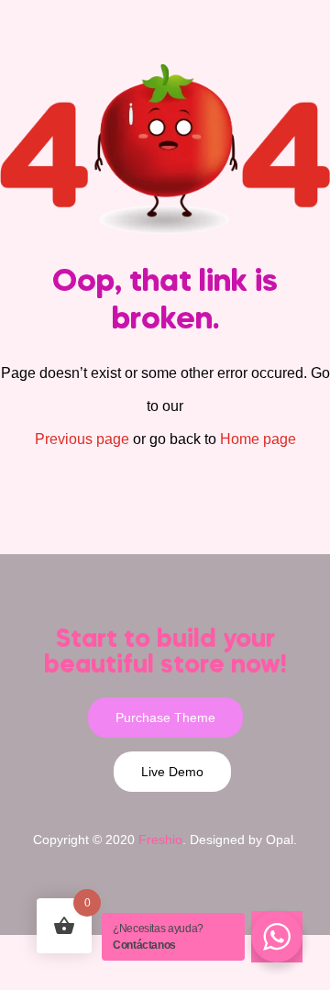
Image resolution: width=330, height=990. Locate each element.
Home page (258, 439)
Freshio (160, 839)
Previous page (82, 439)
